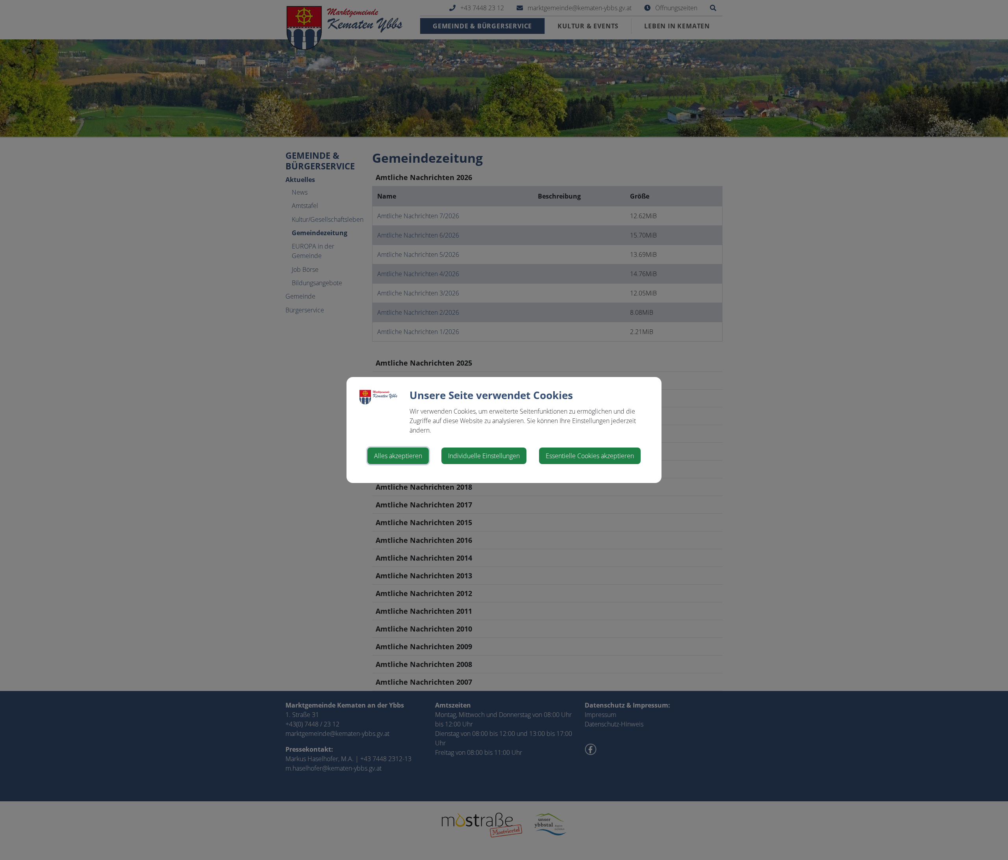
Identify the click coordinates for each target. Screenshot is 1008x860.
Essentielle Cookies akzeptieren (590, 455)
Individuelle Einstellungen (484, 455)
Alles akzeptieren (398, 455)
